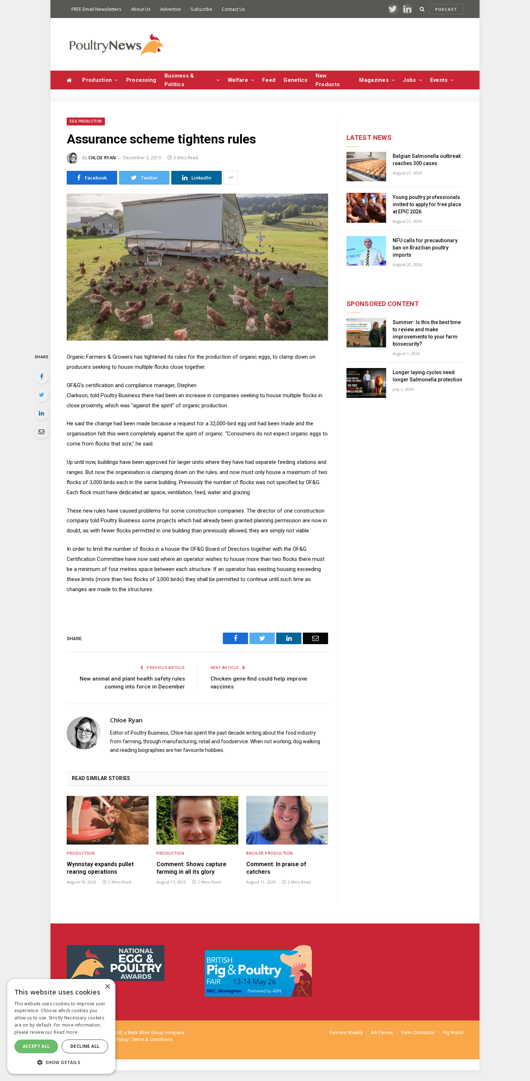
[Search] (422, 9)
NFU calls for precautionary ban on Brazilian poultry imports (425, 248)
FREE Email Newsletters (96, 9)
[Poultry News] (116, 44)
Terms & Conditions (152, 1039)
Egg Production (86, 121)
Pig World (453, 1032)
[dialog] (61, 1026)
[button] (61, 1062)
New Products (327, 80)
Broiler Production (269, 853)
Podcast (446, 9)
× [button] (107, 986)
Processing (141, 80)
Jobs (409, 80)
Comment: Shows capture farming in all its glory (191, 868)
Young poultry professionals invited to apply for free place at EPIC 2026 (427, 204)
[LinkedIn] (41, 413)
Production (97, 80)
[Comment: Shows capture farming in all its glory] (197, 820)
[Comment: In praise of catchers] (287, 820)
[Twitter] (41, 394)
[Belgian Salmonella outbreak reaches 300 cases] (366, 167)
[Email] (41, 431)
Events (439, 80)
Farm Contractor (418, 1032)
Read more (66, 1032)
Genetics (295, 80)
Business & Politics (179, 80)
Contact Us (233, 9)
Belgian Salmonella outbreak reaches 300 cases (427, 159)
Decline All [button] (85, 1046)
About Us (141, 9)
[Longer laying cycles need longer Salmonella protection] (366, 383)
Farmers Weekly (346, 1032)
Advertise (170, 9)
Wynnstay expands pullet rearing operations (100, 868)
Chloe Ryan (102, 158)
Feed (268, 80)
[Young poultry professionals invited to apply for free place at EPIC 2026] (366, 208)
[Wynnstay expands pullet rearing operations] (108, 820)
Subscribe (201, 9)
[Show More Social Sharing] (231, 178)
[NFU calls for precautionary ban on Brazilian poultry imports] (366, 251)
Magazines (374, 80)
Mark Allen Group (146, 1032)
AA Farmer (382, 1032)
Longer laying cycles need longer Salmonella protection (427, 375)
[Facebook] (41, 376)
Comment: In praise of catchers (276, 868)
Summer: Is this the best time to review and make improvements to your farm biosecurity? (427, 333)
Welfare (238, 80)
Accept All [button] (36, 1046)
